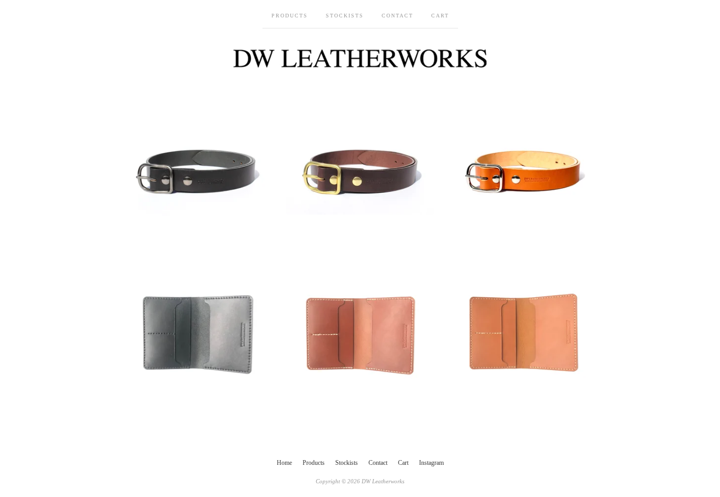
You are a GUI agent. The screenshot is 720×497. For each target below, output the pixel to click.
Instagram (431, 462)
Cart (440, 15)
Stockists (345, 15)
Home (284, 462)
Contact (397, 15)
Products (289, 15)
